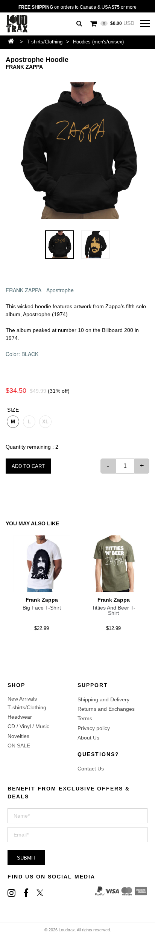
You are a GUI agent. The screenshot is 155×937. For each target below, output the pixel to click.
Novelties (18, 736)
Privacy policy (94, 728)
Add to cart (28, 466)
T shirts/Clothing (44, 42)
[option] (77, 150)
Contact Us (91, 769)
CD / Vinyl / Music (28, 726)
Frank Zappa (24, 67)
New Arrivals (22, 699)
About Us (88, 738)
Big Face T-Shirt (42, 608)
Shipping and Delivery (103, 699)
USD (118, 23)
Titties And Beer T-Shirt (113, 610)
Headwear (20, 717)
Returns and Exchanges (106, 709)
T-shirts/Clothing (27, 707)
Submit (26, 858)
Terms (85, 718)
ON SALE (19, 745)
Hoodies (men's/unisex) (98, 42)
